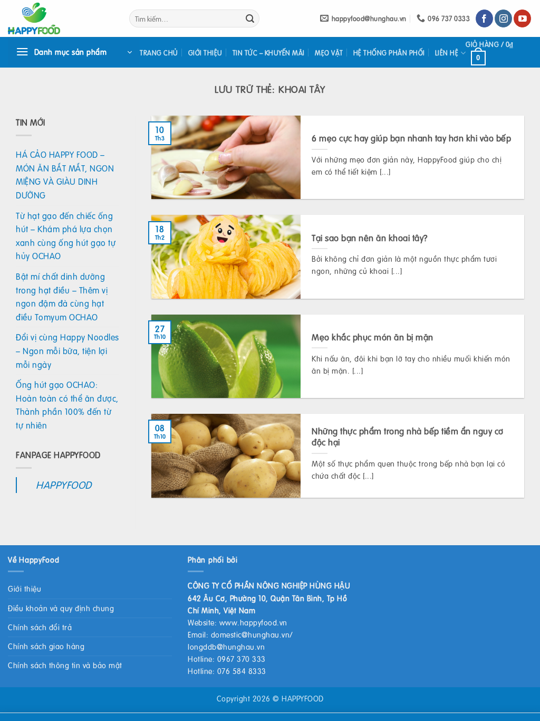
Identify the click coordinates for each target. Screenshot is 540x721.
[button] (74, 52)
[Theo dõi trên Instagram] (503, 18)
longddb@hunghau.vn (226, 646)
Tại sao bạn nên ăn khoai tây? (370, 238)
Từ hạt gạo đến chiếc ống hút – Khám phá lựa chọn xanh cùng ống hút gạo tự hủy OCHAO (65, 236)
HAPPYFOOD (64, 485)
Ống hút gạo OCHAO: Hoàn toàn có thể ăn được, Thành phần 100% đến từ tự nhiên (67, 404)
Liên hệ (447, 53)
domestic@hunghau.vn (250, 634)
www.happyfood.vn (253, 622)
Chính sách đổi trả (40, 627)
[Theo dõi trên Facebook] (484, 18)
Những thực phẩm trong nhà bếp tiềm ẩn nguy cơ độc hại (408, 436)
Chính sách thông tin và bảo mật (65, 665)
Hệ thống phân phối (389, 53)
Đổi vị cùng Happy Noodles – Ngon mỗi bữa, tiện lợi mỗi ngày (67, 350)
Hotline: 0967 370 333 (227, 658)
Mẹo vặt (329, 53)
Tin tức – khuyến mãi (269, 53)
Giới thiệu (205, 53)
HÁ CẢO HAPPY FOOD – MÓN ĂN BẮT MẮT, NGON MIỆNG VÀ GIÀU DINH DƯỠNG (65, 174)
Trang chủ (159, 53)
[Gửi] (250, 18)
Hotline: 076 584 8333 (227, 671)
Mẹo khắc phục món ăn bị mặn (372, 337)
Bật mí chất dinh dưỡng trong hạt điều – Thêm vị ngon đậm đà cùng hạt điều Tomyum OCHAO (62, 296)
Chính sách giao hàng (46, 646)
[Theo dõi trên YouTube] (522, 18)
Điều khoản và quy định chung (61, 608)
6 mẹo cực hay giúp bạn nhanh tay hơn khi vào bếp (411, 138)
